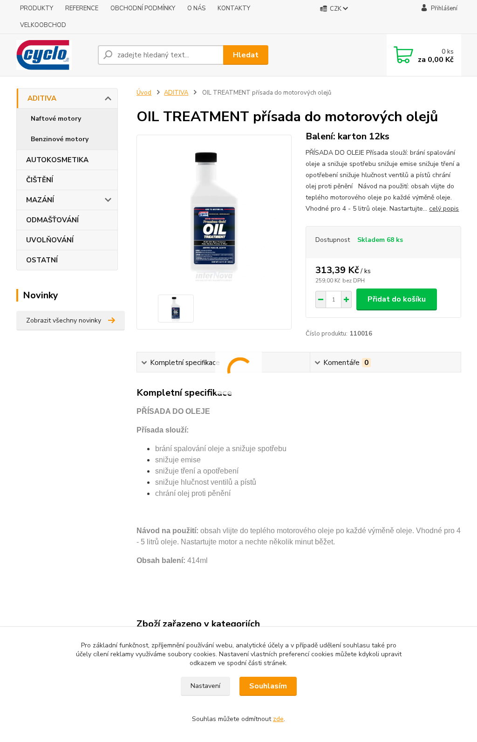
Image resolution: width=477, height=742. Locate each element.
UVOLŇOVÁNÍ (50, 240)
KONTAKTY (234, 8)
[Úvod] (53, 55)
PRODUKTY (36, 8)
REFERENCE (81, 8)
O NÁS (196, 8)
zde (278, 719)
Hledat (246, 55)
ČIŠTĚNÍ (39, 180)
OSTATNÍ (42, 260)
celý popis (444, 208)
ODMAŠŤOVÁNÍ (52, 220)
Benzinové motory (60, 139)
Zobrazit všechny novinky (63, 320)
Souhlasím (268, 686)
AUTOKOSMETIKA (57, 160)
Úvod (143, 93)
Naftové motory (56, 118)
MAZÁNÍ (40, 200)
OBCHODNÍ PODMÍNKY (142, 8)
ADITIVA (41, 98)
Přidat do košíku (397, 299)
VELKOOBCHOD (43, 25)
